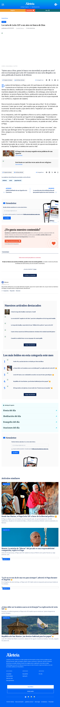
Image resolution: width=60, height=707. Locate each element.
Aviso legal (37, 702)
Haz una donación (19, 702)
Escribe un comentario (30, 275)
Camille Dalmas (20, 28)
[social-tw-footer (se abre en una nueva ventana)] (31, 697)
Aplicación (24, 676)
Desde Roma (5, 18)
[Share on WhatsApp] (57, 80)
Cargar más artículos (30, 345)
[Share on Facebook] (46, 80)
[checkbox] (3, 214)
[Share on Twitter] (52, 80)
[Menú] (10, 4)
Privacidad (51, 702)
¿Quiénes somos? (29, 702)
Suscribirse (30, 687)
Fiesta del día (9, 410)
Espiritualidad (9, 676)
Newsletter (25, 674)
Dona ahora (29, 10)
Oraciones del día (11, 428)
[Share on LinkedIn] (49, 80)
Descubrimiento (10, 680)
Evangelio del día (11, 422)
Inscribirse (6, 218)
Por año (40, 674)
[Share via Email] (55, 80)
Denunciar (18, 290)
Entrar (34, 269)
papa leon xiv (18, 180)
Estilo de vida (9, 678)
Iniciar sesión (30, 691)
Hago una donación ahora (12, 241)
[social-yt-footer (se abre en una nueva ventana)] (25, 697)
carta (10, 180)
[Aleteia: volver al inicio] (30, 3)
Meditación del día (12, 416)
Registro (13, 10)
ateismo (4, 180)
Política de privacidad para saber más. (31, 214)
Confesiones (40, 117)
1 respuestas (6, 290)
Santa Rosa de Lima (35, 7)
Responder (12, 290)
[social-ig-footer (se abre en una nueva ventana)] (34, 697)
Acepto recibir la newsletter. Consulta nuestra (22, 214)
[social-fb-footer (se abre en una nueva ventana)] (28, 697)
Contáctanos (44, 702)
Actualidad (8, 674)
